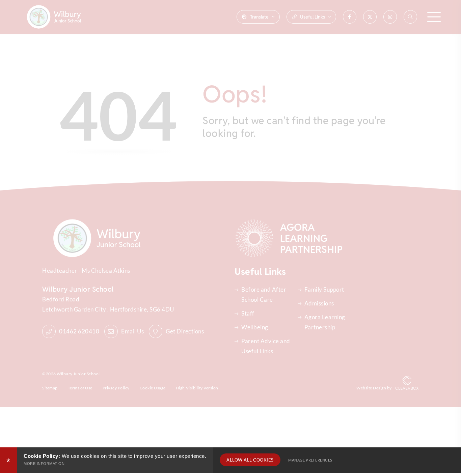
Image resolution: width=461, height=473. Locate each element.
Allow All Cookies (250, 460)
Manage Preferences (310, 460)
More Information (44, 464)
